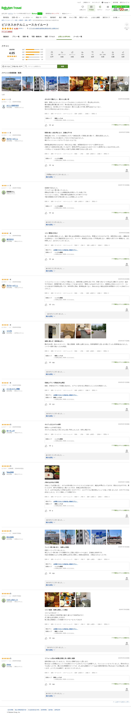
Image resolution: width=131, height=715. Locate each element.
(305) (64, 36)
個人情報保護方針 (21, 710)
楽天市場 (115, 2)
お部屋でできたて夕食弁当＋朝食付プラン (65, 250)
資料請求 (57, 710)
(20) (37, 36)
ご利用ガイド (86, 2)
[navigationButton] (126, 83)
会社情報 (10, 710)
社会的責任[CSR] (33, 710)
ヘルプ (79, 2)
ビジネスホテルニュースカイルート (25, 25)
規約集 (50, 710)
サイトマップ (96, 2)
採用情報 (44, 710)
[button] (11, 83)
